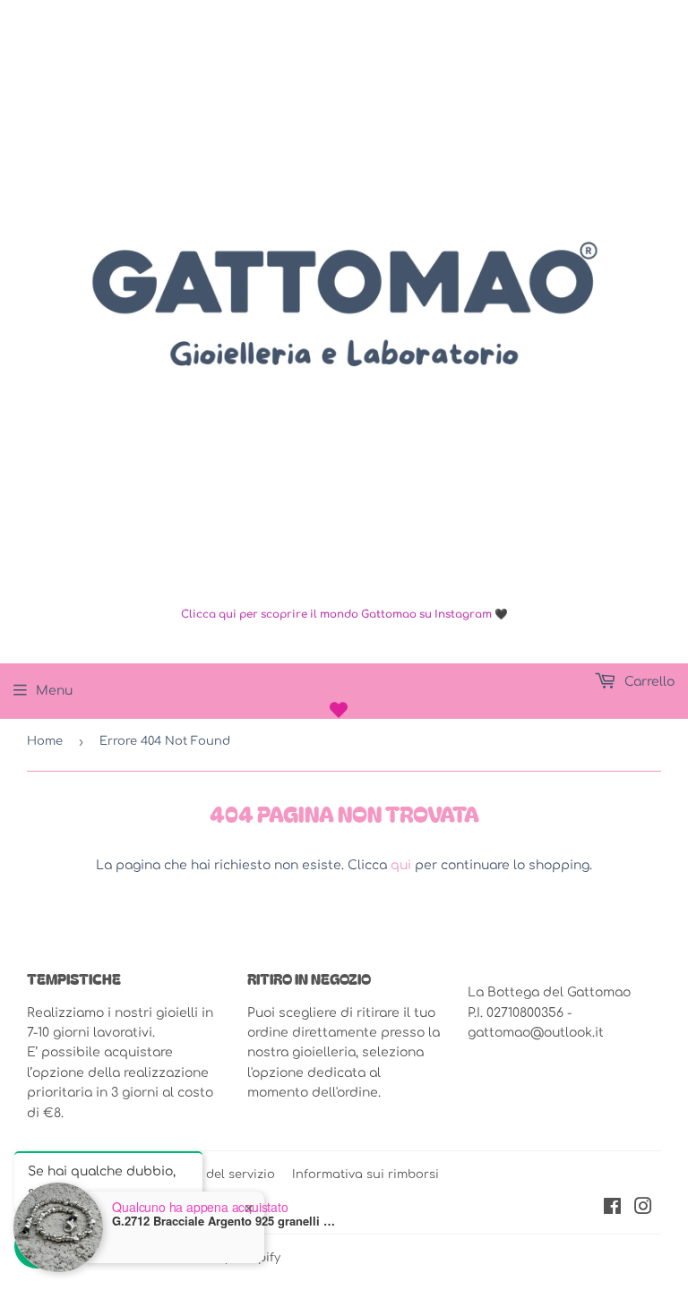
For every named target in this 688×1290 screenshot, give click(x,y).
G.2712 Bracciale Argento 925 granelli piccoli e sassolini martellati (224, 1221)
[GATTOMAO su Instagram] (643, 1209)
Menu (54, 690)
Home (45, 741)
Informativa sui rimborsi (365, 1174)
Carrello (648, 681)
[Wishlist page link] (339, 710)
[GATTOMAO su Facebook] (612, 1209)
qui (401, 865)
